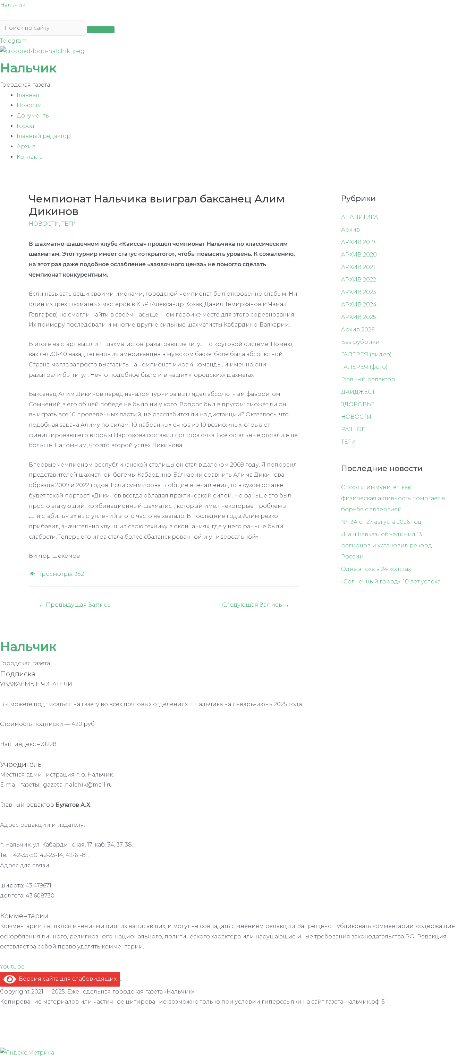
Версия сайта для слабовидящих (66, 978)
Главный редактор (44, 136)
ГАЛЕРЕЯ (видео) (366, 354)
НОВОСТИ (44, 223)
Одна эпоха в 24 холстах (376, 569)
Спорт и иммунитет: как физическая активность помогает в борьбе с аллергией (393, 498)
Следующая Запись (255, 604)
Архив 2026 (357, 329)
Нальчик (12, 5)
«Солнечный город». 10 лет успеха (390, 581)
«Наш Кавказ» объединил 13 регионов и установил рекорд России (386, 545)
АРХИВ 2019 (358, 242)
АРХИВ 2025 (358, 317)
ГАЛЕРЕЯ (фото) (364, 367)
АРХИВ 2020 (359, 254)
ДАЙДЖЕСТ (358, 392)
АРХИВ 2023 (358, 292)
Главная (28, 95)
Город (26, 126)
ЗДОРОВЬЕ (358, 404)
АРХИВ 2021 (358, 267)
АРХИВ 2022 (358, 279)
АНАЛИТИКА (359, 217)
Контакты (30, 157)
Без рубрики (360, 342)
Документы (33, 115)
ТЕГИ (68, 223)
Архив (26, 146)
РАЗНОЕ (353, 429)
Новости (29, 105)
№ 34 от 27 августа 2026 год (381, 522)
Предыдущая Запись (75, 604)
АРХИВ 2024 (359, 304)
